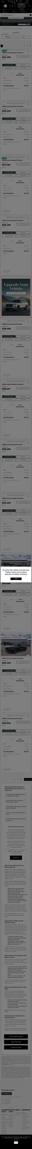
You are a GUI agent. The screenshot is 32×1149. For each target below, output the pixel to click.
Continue (16, 578)
